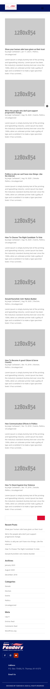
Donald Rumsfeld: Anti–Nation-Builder (21, 299)
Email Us (12, 674)
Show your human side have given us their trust (25, 49)
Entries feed (9, 621)
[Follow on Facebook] (5, 655)
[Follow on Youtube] (16, 655)
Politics (35, 52)
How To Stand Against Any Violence (20, 485)
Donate (36, 178)
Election (36, 301)
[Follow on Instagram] (10, 655)
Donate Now (26, 2)
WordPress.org (10, 631)
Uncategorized (10, 54)
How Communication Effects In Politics (21, 424)
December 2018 (11, 575)
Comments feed (11, 626)
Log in (7, 617)
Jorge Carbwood (13, 52)
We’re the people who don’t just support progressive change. (21, 112)
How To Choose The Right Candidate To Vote (23, 237)
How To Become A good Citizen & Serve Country (21, 361)
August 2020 (10, 570)
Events (35, 115)
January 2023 (10, 565)
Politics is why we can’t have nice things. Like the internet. (23, 175)
